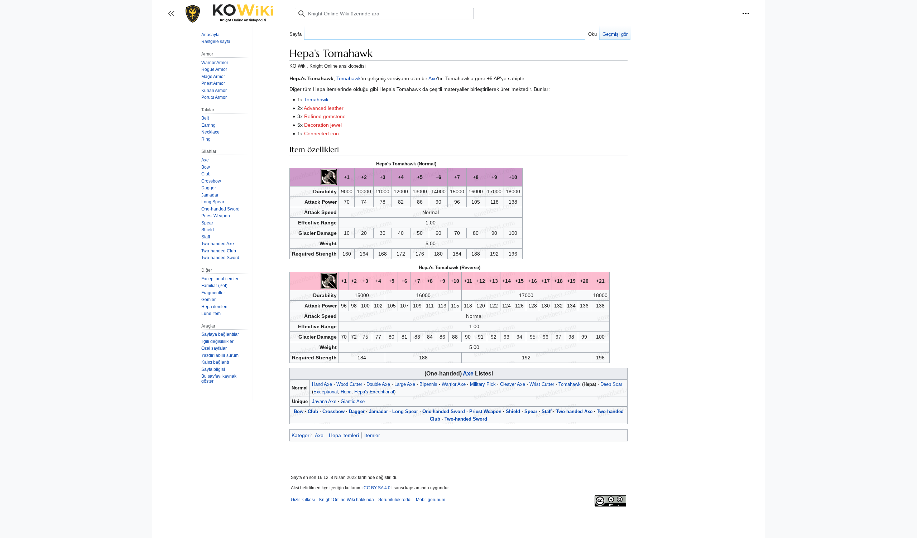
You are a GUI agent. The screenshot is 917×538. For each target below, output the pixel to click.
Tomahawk (348, 78)
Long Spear (405, 411)
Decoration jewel (323, 125)
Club (313, 411)
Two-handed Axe (574, 411)
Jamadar (378, 411)
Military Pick (483, 384)
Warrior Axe (454, 384)
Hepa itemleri (344, 435)
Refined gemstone (325, 116)
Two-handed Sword (466, 419)
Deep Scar (611, 384)
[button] (746, 13)
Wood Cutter (349, 384)
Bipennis (428, 384)
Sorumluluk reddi (395, 499)
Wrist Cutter (541, 384)
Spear (530, 411)
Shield (513, 411)
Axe (432, 78)
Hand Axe (322, 384)
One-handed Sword (443, 411)
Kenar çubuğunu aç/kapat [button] (173, 17)
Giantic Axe (353, 401)
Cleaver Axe (512, 384)
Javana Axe (324, 401)
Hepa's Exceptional (374, 391)
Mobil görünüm (430, 499)
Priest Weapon (485, 411)
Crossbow (333, 411)
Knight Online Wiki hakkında (346, 499)
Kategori (301, 435)
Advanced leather (324, 108)
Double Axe (378, 384)
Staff (547, 411)
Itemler (372, 435)
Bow (298, 411)
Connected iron (321, 133)
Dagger (357, 411)
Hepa (346, 391)
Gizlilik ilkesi (303, 499)
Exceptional (325, 391)
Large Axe (404, 384)
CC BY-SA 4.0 (377, 487)
